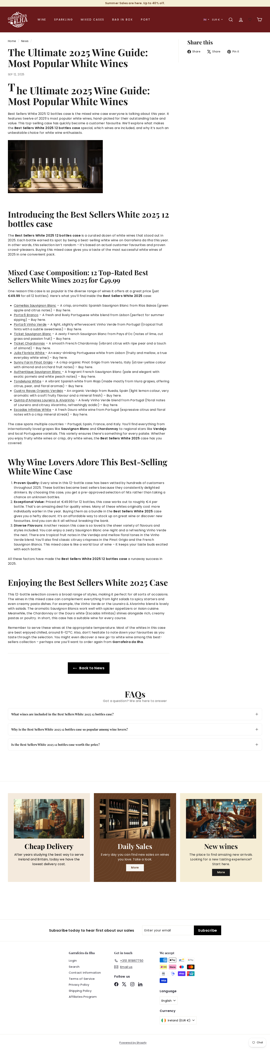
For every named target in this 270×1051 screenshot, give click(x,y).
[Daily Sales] (135, 818)
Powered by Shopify (132, 1042)
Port (145, 20)
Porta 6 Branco (26, 315)
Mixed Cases (92, 20)
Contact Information (85, 973)
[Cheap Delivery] (49, 818)
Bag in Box (122, 20)
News (25, 41)
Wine (42, 20)
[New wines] (221, 818)
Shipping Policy (80, 991)
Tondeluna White (27, 381)
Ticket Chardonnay (29, 343)
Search (74, 967)
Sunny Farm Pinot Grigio (33, 362)
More (135, 867)
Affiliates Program (83, 997)
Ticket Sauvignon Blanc (32, 334)
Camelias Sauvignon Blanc (35, 305)
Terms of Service (82, 979)
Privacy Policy (79, 985)
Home (12, 41)
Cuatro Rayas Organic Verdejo (38, 390)
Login (73, 960)
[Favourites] (250, 19)
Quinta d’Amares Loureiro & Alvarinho (44, 400)
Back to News (91, 667)
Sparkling (63, 20)
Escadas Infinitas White (32, 409)
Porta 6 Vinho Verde (30, 324)
